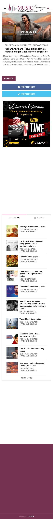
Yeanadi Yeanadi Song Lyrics (32, 287)
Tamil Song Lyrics (28, 231)
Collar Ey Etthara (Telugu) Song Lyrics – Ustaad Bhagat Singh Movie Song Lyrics (26, 50)
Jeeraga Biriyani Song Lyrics (32, 227)
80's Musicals (26, 369)
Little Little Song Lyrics (29, 257)
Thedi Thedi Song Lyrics (30, 319)
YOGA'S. (31, 516)
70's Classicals (27, 249)
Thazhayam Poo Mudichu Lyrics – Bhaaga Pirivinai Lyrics (31, 273)
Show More (26, 378)
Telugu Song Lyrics (38, 45)
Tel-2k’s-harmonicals (16, 45)
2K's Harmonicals (29, 229)
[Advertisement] (26, 179)
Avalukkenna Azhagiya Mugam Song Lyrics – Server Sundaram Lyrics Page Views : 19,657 (33, 305)
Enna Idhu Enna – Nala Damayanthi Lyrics (29, 335)
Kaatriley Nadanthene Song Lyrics (32, 349)
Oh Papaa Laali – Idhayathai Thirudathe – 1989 (32, 364)
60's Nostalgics (28, 279)
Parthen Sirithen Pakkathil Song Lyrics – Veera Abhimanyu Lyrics (31, 243)
